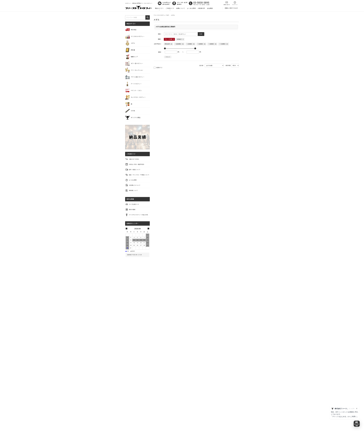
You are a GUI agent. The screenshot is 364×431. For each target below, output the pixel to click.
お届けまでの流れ (134, 159)
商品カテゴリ (159, 8)
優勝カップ (134, 57)
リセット (167, 57)
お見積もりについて (134, 185)
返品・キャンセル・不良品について (139, 175)
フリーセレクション (137, 70)
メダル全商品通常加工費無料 (165, 27)
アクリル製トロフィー (137, 77)
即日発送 (133, 29)
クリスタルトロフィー (137, 36)
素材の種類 (132, 209)
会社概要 (210, 8)
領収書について (133, 190)
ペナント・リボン (136, 90)
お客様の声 (201, 8)
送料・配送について (134, 169)
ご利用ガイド (170, 8)
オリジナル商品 (135, 117)
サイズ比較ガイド (134, 204)
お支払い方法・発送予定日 (136, 164)
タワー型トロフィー (137, 63)
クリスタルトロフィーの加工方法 (138, 215)
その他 (133, 110)
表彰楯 (133, 50)
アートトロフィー (136, 84)
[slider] (165, 48)
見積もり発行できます (231, 8)
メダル (133, 43)
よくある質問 (191, 8)
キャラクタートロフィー (138, 97)
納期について (180, 8)
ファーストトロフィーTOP (161, 15)
